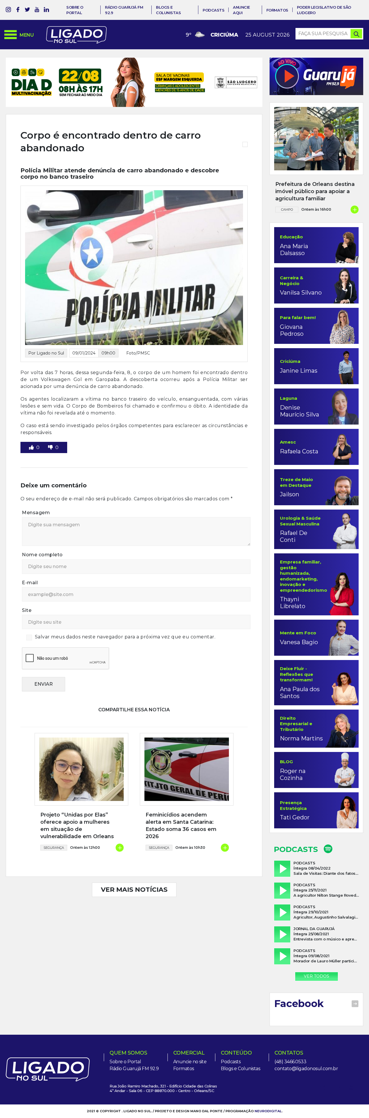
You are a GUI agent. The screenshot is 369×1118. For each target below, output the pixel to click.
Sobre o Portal (125, 1061)
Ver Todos (316, 976)
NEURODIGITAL (268, 1111)
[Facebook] (17, 10)
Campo (287, 210)
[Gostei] (32, 430)
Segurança (54, 831)
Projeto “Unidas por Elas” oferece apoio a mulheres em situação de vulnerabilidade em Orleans (77, 809)
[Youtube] (36, 10)
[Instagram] (8, 10)
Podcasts (213, 10)
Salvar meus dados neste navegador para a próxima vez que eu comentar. (125, 620)
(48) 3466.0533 (290, 1061)
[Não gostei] (51, 430)
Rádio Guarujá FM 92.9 (134, 1068)
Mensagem (36, 496)
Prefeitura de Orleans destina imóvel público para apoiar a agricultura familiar (315, 191)
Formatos (277, 10)
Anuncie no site (190, 1061)
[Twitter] (27, 10)
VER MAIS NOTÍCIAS (134, 873)
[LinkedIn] (46, 10)
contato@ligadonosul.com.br (306, 1068)
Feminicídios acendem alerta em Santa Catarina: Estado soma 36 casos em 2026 (181, 809)
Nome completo (42, 538)
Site (26, 594)
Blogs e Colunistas (240, 1068)
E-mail (30, 566)
